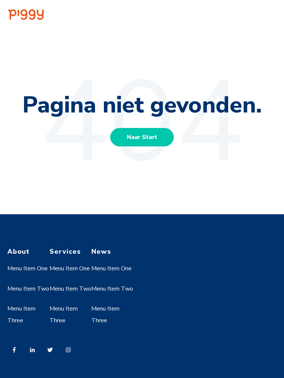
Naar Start (142, 137)
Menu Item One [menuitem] (27, 268)
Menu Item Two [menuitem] (28, 289)
